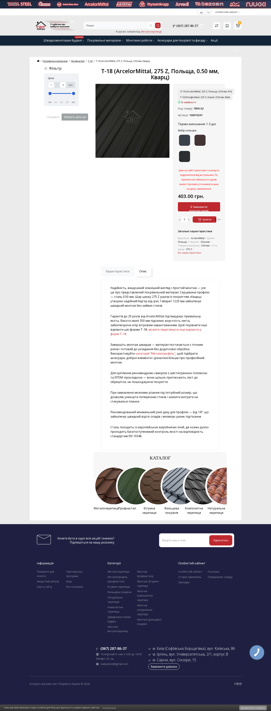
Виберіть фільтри (75, 117)
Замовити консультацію (199, 208)
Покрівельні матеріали (104, 40)
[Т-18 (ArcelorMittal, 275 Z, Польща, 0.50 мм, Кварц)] (132, 121)
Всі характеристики (189, 252)
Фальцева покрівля (119, 592)
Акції (214, 40)
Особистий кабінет (190, 571)
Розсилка (213, 571)
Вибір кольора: (187, 130)
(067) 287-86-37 (187, 26)
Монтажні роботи (139, 40)
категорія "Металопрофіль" (155, 353)
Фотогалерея (74, 586)
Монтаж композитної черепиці (145, 595)
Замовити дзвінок (164, 667)
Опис (143, 271)
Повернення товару (220, 577)
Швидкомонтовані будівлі (63, 39)
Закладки (184, 582)
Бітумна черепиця (118, 586)
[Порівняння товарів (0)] (216, 26)
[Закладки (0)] (227, 26)
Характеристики (117, 271)
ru (208, 12)
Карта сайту (44, 586)
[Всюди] (151, 25)
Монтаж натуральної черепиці (144, 610)
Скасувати (52, 117)
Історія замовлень (189, 577)
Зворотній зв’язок (48, 581)
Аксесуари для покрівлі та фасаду (181, 40)
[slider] (50, 93)
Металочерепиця (118, 571)
